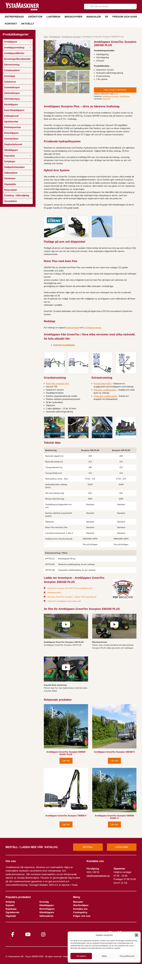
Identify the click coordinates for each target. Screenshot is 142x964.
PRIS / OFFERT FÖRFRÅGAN (115, 90)
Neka (104, 956)
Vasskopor (10, 178)
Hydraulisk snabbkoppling (105, 396)
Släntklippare (125, 96)
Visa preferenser (127, 956)
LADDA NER (121, 847)
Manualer (94, 16)
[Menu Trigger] (135, 6)
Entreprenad (14, 16)
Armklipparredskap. (93, 327)
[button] (136, 935)
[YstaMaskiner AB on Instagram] (43, 934)
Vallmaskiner (46, 916)
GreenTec (106, 99)
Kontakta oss (80, 909)
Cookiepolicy (80, 912)
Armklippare (55, 37)
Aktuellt (27, 23)
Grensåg (44, 902)
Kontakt (11, 23)
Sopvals (10, 905)
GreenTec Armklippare (64, 345)
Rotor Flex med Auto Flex (57, 383)
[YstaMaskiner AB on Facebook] (13, 934)
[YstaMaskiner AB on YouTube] (28, 934)
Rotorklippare (46, 909)
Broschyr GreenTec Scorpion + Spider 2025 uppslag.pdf (71, 597)
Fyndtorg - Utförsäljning (16, 195)
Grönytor (35, 16)
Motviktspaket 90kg (102, 383)
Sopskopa (11, 909)
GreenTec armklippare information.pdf (64, 601)
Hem (46, 37)
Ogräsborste (12, 912)
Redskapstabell (72, 327)
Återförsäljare (80, 905)
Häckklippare (46, 905)
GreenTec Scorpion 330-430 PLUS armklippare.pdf (69, 588)
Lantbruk (53, 16)
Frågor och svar (124, 16)
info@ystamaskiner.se (98, 875)
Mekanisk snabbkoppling (105, 390)
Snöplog (10, 902)
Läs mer (66, 760)
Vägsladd (11, 916)
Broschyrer (73, 16)
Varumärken (10, 201)
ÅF (106, 16)
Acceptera (81, 956)
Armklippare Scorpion (71, 37)
